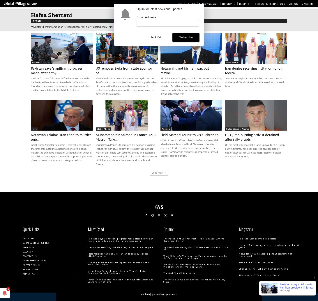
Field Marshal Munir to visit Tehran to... (190, 135)
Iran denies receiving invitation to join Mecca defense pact (120, 247)
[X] (165, 215)
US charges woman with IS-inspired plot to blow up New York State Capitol (118, 263)
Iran (163, 62)
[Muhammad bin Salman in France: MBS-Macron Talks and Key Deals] (127, 115)
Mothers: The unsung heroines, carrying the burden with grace (270, 246)
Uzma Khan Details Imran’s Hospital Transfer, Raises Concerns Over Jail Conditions (117, 272)
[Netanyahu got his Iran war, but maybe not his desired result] (191, 48)
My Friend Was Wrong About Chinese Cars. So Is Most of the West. (196, 248)
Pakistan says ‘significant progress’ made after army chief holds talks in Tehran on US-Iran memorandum (120, 240)
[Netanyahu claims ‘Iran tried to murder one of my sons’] (62, 115)
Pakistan (36, 62)
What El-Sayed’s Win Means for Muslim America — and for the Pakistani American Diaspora (195, 257)
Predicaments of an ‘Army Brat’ (256, 262)
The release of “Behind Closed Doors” (259, 275)
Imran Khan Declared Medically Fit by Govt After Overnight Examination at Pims (120, 281)
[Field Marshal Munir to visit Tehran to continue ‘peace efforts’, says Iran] (191, 115)
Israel (34, 129)
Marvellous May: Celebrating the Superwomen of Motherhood (265, 255)
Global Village (103, 129)
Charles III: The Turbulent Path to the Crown (263, 269)
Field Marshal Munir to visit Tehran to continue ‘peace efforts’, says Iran (118, 255)
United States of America (237, 129)
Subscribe (186, 37)
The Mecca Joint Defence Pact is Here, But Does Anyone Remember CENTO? (194, 240)
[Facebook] (146, 215)
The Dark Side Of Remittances (180, 273)
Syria (99, 62)
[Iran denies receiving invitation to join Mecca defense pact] (256, 48)
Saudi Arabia (232, 62)
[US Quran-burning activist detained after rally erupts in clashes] (256, 115)
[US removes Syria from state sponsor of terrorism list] (127, 48)
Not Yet (156, 37)
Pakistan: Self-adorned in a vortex (257, 239)
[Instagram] (152, 215)
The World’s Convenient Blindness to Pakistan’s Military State (194, 281)
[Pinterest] (159, 215)
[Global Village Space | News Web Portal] (20, 3)
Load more (158, 172)
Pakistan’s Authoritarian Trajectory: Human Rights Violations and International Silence (191, 266)
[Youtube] (172, 215)
